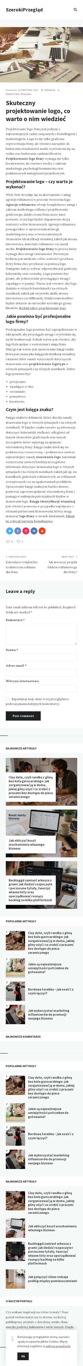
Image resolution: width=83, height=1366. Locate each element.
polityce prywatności (58, 1346)
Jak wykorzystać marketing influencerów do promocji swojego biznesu (48, 1015)
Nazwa (12, 650)
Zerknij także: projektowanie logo (42, 308)
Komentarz (15, 620)
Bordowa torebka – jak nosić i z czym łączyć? (51, 991)
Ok (23, 1356)
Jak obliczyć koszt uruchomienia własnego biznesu (27, 844)
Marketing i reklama (18, 94)
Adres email (16, 665)
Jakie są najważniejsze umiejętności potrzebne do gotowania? (48, 968)
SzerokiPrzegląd (24, 9)
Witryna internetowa (22, 681)
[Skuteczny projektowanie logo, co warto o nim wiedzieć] (6, 72)
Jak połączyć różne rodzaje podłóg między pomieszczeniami (52, 1279)
